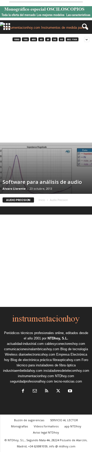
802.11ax (72, 39)
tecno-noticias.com (68, 381)
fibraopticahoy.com (66, 360)
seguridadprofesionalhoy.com (31, 381)
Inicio (42, 200)
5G (54, 39)
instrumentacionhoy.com (36, 376)
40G (33, 39)
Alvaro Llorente (14, 188)
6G (61, 39)
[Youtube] (69, 391)
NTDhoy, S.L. (58, 338)
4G (41, 39)
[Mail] (35, 391)
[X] (58, 391)
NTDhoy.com (64, 376)
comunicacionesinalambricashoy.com (31, 349)
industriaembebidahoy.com (22, 371)
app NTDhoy (72, 426)
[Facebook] (23, 391)
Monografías (19, 426)
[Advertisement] (46, 94)
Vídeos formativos (46, 426)
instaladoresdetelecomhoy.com (66, 371)
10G (25, 39)
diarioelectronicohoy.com (37, 354)
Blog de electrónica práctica (31, 360)
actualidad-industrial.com (25, 344)
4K (48, 39)
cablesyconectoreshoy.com (65, 344)
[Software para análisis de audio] (46, 176)
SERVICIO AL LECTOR (64, 420)
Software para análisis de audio (42, 181)
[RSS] (46, 391)
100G (16, 39)
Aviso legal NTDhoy (46, 432)
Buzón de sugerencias (29, 420)
